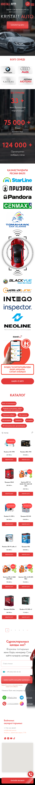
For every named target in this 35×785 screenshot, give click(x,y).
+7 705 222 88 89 (10, 728)
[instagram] (8, 738)
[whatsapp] (5, 738)
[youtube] (11, 738)
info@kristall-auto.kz (10, 730)
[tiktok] (14, 738)
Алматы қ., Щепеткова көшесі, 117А (15, 732)
